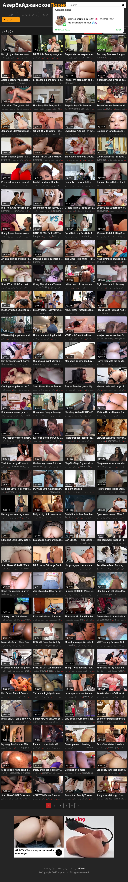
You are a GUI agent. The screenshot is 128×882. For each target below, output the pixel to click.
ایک (56, 83)
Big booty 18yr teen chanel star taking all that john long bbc (112, 769)
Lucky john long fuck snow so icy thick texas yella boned (112, 131)
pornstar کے (7, 211)
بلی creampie (8, 83)
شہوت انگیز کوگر (42, 108)
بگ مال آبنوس (104, 134)
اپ (112, 108)
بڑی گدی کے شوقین (94, 415)
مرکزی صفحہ (10, 14)
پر (23, 619)
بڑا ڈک (28, 645)
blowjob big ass (76, 108)
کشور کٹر (28, 287)
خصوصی (68, 798)
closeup (27, 773)
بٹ (66, 211)
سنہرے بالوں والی (43, 83)
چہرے (77, 619)
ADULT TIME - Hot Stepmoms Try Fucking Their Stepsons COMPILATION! (48, 795)
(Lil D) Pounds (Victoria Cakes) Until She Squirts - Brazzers (16, 156)
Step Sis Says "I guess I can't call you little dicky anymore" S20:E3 (80, 463)
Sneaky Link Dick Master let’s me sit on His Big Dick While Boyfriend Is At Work (16, 616)
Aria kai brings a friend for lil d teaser (16, 258)
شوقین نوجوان (56, 466)
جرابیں (112, 389)
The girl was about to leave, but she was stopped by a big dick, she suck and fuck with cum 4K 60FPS (80, 667)
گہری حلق (55, 287)
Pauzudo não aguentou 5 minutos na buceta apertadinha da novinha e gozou (48, 258)
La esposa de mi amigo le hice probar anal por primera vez (48, 540)
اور (83, 389)
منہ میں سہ (7, 108)
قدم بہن (101, 441)
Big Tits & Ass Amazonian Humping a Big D (16, 207)
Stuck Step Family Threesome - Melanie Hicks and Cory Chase (80, 795)
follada (5, 594)
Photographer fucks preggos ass (80, 437)
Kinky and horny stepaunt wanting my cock (112, 667)
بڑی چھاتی (70, 185)
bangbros (38, 236)
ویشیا (118, 108)
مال (76, 338)
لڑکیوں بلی (112, 492)
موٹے (82, 338)
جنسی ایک (6, 517)
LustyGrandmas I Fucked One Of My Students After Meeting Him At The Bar (48, 182)
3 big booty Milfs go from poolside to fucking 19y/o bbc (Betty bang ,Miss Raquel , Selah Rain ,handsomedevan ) (112, 795)
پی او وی (56, 338)
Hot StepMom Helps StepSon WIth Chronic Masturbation (112, 489)
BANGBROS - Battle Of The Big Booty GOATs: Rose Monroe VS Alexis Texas (48, 233)
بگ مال (47, 236)
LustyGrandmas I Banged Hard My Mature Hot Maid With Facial (112, 156)
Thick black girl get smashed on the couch (48, 693)
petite (86, 696)
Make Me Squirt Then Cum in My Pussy (16, 642)
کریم (35, 696)
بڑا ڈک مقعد (112, 185)
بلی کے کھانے (8, 313)
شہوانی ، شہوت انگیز (12, 441)
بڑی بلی (12, 338)
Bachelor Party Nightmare (111, 718)
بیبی (83, 594)
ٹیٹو (88, 338)
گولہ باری (38, 185)
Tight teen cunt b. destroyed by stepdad (112, 284)
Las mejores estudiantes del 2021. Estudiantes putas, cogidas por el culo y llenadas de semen (80, 693)
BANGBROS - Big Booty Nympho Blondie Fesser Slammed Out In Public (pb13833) (16, 718)
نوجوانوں (47, 364)
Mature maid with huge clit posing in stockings (112, 386)
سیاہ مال (101, 773)
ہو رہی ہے (43, 619)
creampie (22, 83)
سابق (58, 594)
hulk (54, 236)
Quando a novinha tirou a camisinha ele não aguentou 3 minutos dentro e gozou (48, 361)
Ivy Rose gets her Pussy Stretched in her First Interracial (48, 437)
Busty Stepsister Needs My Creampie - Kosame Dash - (112, 744)
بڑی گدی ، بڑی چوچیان (90, 722)
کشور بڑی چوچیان (10, 415)
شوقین (122, 287)
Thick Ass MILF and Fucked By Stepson (80, 616)
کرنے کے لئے (47, 594)
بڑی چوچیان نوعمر (83, 568)
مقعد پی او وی (16, 568)
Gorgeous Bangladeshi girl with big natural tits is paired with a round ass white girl (48, 412)
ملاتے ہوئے (16, 185)
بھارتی (111, 57)
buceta (36, 262)
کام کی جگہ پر (72, 389)
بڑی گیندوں (7, 543)
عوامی (4, 696)
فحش (79, 773)
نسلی (14, 57)
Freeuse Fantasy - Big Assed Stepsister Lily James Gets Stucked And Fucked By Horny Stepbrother (16, 667)
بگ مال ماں (7, 134)
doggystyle (102, 211)
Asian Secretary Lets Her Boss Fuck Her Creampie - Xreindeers (16, 80)
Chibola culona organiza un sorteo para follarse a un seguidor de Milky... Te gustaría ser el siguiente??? (16, 412)
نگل (35, 338)
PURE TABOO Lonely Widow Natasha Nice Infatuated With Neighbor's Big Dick (48, 156)
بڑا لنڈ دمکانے (57, 517)
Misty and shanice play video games (48, 769)
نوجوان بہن (7, 747)
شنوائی (30, 313)
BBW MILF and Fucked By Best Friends (48, 642)
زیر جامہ (75, 159)
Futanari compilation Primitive (48, 744)
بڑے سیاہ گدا (119, 134)
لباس (15, 517)
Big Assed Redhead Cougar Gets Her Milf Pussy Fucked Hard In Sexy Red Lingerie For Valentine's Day (80, 156)
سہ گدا (36, 594)
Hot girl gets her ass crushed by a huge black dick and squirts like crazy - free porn (16, 54)
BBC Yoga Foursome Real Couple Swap (80, 718)
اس (28, 338)
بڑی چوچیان (17, 159)
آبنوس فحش (70, 773)
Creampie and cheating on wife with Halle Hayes (80, 744)
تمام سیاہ (113, 773)
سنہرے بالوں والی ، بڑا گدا (51, 568)
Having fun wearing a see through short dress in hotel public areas (16, 514)
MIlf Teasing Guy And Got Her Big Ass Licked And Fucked (112, 642)
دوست (24, 262)
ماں (50, 57)
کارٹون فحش (103, 236)
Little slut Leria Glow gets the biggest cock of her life (16, 540)
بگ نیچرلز (110, 466)
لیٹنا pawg (39, 313)
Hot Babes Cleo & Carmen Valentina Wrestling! (16, 693)
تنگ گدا (101, 185)
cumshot (101, 57)
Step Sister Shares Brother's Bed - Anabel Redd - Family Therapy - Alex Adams (48, 386)
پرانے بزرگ (103, 83)
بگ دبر (107, 722)
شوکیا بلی (16, 287)
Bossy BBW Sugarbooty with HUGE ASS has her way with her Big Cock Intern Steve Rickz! (112, 207)
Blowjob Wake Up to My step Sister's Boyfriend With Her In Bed (112, 437)
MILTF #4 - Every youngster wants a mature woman (48, 54)
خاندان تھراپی (105, 543)
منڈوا (73, 134)
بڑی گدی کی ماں (78, 492)
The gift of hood (73, 489)
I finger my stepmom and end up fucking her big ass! (80, 80)
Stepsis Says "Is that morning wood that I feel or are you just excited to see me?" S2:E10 (80, 105)
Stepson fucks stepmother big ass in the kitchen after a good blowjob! (80, 54)
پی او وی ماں (49, 747)
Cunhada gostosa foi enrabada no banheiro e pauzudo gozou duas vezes (48, 463)
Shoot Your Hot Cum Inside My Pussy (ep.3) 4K (16, 284)
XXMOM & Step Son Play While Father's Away (80, 335)
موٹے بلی (61, 313)
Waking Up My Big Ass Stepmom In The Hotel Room (112, 412)
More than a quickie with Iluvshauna (80, 642)
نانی (109, 159)
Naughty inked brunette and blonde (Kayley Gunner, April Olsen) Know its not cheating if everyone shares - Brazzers (112, 258)
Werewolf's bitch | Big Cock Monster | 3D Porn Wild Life (112, 233)
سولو (81, 415)
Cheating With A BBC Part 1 (79, 412)
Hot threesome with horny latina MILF (16, 361)
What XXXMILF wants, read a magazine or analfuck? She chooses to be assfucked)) (48, 131)
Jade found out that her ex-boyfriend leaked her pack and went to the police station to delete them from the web (48, 591)
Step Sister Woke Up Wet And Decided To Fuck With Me (16, 565)
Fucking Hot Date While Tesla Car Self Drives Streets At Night (80, 591)
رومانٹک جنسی (78, 364)
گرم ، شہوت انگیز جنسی (23, 236)
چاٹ (24, 338)
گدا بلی (90, 108)
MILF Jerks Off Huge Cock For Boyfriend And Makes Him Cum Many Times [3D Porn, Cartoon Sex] (48, 565)
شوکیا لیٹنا (63, 262)
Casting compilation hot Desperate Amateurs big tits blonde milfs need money (16, 386)
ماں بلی (69, 313)
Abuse (81, 868)
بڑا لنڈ (28, 211)
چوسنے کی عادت (22, 108)
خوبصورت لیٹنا (105, 415)
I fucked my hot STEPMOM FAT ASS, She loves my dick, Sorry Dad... (48, 207)
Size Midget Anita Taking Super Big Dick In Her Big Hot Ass (16, 769)
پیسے (9, 389)
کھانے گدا (80, 211)
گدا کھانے (38, 415)
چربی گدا (30, 441)
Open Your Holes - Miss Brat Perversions (112, 514)
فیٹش (109, 517)
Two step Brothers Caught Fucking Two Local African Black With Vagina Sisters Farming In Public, (112, 54)
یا (66, 108)
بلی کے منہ (118, 722)
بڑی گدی (101, 108)
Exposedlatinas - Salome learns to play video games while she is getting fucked (48, 616)
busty (50, 670)
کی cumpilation (104, 619)
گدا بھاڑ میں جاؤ (50, 441)
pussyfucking (121, 338)
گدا (25, 185)
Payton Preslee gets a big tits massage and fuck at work (80, 386)
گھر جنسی (31, 543)
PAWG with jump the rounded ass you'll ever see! (16, 335)
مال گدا (5, 185)
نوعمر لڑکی (93, 594)
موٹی (4, 338)
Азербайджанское (11, 5)
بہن (35, 389)
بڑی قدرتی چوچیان (52, 159)
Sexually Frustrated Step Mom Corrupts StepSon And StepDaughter (80, 182)
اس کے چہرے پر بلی (106, 696)
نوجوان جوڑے (72, 236)
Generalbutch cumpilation (111, 616)
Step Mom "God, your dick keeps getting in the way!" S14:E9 (16, 105)
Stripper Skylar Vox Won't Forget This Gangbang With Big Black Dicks (16, 489)
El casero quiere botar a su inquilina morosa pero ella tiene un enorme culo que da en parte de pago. (48, 80)
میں (99, 313)
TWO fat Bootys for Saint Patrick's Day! (16, 437)
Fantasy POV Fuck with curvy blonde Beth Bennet (48, 718)
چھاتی (113, 83)
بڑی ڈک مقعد (108, 364)
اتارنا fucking (41, 287)
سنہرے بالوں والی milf (45, 134)
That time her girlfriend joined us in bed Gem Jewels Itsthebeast (16, 463)
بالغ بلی (118, 159)
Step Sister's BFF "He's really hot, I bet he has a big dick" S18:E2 (16, 795)
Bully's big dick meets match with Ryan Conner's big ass (48, 514)
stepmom (70, 83)
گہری (80, 134)
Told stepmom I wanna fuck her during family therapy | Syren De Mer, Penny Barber (112, 540)
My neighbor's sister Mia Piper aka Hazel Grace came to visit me (16, 744)
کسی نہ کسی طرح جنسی (93, 517)
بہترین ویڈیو (29, 14)
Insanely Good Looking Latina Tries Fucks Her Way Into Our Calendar (16, 310)
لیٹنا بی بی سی (73, 543)
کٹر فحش (22, 364)
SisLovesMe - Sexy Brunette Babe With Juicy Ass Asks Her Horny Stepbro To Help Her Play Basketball (48, 310)
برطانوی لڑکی (40, 722)
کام (86, 134)
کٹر (55, 57)
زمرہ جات (62, 868)
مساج (120, 313)
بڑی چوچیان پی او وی (60, 722)
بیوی (104, 389)
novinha (37, 364)
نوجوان (101, 287)
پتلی (124, 568)
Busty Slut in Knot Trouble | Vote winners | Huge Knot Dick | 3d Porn (80, 514)
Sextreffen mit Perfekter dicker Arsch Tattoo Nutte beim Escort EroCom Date (112, 105)
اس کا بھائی (7, 798)
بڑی (8, 57)
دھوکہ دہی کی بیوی (75, 747)
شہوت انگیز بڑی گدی (85, 262)
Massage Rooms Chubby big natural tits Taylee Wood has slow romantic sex (80, 361)
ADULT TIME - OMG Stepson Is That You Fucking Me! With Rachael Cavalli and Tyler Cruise (80, 310)
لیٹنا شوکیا (88, 83)
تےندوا (112, 313)
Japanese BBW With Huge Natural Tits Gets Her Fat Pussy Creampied (16, 131)
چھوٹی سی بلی (72, 466)
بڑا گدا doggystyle (11, 773)
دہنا (71, 211)
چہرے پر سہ (18, 670)
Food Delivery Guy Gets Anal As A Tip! (80, 233)
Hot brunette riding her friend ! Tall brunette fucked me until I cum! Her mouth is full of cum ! (48, 335)
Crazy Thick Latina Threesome (48, 284)
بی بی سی (28, 466)
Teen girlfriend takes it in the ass (112, 182)
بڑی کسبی (20, 543)
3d (66, 517)
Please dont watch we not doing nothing (16, 182)
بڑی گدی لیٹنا (22, 722)
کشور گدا (6, 670)
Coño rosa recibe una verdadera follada (16, 591)
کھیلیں (54, 619)
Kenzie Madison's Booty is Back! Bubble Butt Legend (112, 693)
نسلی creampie (104, 594)
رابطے (73, 868)
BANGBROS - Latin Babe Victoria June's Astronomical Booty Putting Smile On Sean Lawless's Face (48, 667)
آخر (45, 57)
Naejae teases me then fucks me (112, 335)
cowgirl (61, 108)
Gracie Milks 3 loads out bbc (80, 207)
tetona (100, 466)
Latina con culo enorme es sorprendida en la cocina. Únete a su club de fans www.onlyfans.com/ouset (80, 284)
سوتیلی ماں (80, 57)
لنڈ (3, 57)
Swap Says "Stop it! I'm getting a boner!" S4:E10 (80, 131)
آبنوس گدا (45, 696)
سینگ (114, 670)
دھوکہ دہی (112, 262)
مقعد (42, 645)
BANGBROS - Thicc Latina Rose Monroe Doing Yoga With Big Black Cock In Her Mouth (80, 540)
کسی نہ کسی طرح (62, 543)
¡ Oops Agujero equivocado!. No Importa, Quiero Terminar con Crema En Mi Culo (80, 565)
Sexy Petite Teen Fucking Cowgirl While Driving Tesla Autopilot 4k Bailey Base (112, 565)
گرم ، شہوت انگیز (42, 211)
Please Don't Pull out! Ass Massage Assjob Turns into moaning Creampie (112, 310)
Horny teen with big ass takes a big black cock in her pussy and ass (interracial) (112, 361)
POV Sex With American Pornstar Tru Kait (48, 489)
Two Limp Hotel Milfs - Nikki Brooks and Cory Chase (80, 258)
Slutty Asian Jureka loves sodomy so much (16, 233)
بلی (19, 338)
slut (108, 108)
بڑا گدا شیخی (13, 619)
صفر (80, 696)
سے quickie (70, 645)
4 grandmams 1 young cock (112, 80)
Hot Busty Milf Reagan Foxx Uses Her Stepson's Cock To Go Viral (48, 105)
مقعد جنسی (23, 57)
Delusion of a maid (75, 769)
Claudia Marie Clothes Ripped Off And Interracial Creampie (112, 591)
